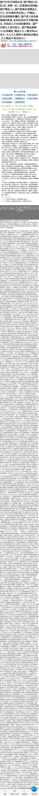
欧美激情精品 (26, 721)
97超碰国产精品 (13, 337)
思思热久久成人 (33, 593)
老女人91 (24, 586)
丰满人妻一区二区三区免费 (27, 530)
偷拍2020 (25, 263)
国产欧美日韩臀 (4, 592)
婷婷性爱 (2, 687)
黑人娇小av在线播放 (29, 400)
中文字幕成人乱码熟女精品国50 (23, 332)
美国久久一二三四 (26, 248)
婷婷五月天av (11, 763)
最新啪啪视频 (3, 231)
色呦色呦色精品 (16, 464)
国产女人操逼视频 (32, 429)
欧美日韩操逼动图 (12, 252)
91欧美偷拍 (3, 310)
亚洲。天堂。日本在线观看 (21, 666)
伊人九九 (25, 537)
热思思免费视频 (19, 296)
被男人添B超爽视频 (20, 305)
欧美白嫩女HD (26, 231)
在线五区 (26, 717)
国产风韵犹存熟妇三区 (20, 728)
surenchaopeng (4, 788)
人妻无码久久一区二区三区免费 (30, 328)
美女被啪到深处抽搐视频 (17, 339)
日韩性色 (19, 784)
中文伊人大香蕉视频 (23, 494)
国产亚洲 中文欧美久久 (24, 664)
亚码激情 (26, 309)
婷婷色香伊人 (33, 340)
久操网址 (11, 724)
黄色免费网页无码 (8, 340)
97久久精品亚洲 (4, 669)
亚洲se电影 (18, 353)
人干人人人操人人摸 (5, 464)
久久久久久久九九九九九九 (21, 774)
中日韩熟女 (10, 351)
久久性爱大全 (21, 779)
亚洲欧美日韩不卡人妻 (31, 701)
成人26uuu (16, 250)
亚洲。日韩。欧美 (33, 241)
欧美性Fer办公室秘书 (5, 586)
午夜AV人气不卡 (33, 507)
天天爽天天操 (13, 370)
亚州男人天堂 (24, 289)
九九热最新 (8, 588)
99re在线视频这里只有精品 (18, 692)
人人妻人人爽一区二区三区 (29, 303)
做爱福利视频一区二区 (32, 349)
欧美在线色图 (33, 455)
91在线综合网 (5, 781)
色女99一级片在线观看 (24, 682)
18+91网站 (23, 579)
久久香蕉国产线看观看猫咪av (8, 243)
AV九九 (2, 317)
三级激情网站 (15, 597)
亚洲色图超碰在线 (27, 344)
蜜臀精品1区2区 (19, 342)
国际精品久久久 (12, 542)
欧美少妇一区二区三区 (17, 652)
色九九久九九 (26, 761)
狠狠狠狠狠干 (3, 293)
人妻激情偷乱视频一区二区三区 (9, 521)
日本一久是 (26, 314)
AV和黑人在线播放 (21, 517)
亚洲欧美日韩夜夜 (14, 731)
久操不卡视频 (21, 252)
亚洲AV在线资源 (30, 623)
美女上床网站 (23, 556)
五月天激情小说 (29, 270)
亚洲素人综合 (6, 512)
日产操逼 (5, 717)
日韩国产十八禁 (25, 729)
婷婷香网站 (29, 708)
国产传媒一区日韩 (7, 563)
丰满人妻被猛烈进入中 (9, 712)
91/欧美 (19, 634)
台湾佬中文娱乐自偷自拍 (24, 466)
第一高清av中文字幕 (32, 363)
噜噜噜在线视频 (12, 737)
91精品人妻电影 (24, 758)
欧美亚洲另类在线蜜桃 (6, 508)
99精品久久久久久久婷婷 (30, 645)
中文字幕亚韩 (11, 708)
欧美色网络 (27, 409)
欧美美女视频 (14, 372)
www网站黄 (15, 277)
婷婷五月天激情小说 (26, 572)
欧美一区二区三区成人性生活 (30, 590)
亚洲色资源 (18, 429)
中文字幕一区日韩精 (5, 783)
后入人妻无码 (31, 416)
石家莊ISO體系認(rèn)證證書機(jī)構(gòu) (17, 199)
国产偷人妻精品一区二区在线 (15, 393)
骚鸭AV (15, 784)
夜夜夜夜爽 (3, 275)
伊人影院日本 (33, 567)
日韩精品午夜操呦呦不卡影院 (10, 487)
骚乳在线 (7, 386)
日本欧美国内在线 (17, 563)
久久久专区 (34, 733)
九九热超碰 (17, 599)
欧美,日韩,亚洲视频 (10, 478)
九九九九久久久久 (28, 498)
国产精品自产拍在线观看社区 (30, 377)
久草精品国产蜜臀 (5, 303)
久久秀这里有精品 (26, 257)
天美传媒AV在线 (28, 324)
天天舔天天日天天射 (7, 284)
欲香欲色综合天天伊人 (11, 423)
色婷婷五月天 (19, 365)
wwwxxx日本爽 (12, 609)
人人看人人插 (23, 439)
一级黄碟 (34, 579)
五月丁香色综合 (8, 705)
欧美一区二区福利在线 (26, 473)
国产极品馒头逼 (15, 512)
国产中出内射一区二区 (32, 768)
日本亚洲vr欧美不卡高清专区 (17, 457)
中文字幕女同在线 (16, 286)
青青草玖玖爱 (31, 278)
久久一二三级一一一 (14, 531)
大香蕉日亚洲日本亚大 (17, 600)
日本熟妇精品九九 (27, 551)
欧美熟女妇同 (5, 747)
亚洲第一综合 (33, 314)
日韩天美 (14, 569)
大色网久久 (10, 593)
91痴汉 (25, 735)
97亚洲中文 (26, 418)
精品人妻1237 (4, 492)
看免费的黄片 (8, 317)
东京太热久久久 (33, 666)
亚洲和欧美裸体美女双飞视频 (25, 528)
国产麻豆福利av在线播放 (29, 323)
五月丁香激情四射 (14, 356)
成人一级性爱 (15, 556)
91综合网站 (9, 261)
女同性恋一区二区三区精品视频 (16, 561)
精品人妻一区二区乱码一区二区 (30, 491)
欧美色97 (9, 245)
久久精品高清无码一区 (23, 271)
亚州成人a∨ (33, 620)
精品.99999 (19, 254)
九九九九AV (25, 680)
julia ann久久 (16, 411)
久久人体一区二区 (7, 277)
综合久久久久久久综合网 (32, 722)
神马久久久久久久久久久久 (10, 494)
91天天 (24, 669)
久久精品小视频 (10, 346)
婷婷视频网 (10, 685)
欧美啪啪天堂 (21, 301)
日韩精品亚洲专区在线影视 (18, 280)
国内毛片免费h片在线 (15, 395)
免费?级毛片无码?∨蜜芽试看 (8, 507)
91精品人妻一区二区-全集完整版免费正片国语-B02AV (24, 592)
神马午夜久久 (13, 466)
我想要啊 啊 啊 (31, 618)
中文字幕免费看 (19, 706)
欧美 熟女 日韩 (8, 259)
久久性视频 (24, 397)
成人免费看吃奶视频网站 (7, 400)
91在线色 (14, 682)
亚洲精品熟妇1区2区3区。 (12, 553)
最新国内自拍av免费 (22, 482)
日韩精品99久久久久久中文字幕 (12, 248)
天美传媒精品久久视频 (19, 268)
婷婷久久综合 (31, 537)
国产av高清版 (16, 289)
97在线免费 (23, 250)
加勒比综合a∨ (28, 355)
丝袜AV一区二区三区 (29, 786)
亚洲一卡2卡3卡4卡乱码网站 (30, 376)
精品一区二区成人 (28, 627)
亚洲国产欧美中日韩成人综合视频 (9, 618)
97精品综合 (16, 287)
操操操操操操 (18, 761)
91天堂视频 (20, 409)
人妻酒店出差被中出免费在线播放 (9, 533)
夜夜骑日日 (10, 333)
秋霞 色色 (22, 731)
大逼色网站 (32, 477)
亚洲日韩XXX (13, 413)
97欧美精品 (30, 362)
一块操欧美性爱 (31, 671)
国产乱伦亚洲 (23, 489)
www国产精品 (28, 519)
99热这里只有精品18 (8, 404)
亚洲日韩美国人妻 (8, 622)
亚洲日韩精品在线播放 (30, 346)
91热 (29, 388)
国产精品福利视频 (25, 733)
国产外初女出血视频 (5, 569)
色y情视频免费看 (14, 475)
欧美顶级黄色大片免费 (31, 560)
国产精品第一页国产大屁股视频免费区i (21, 383)
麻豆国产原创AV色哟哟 (6, 445)
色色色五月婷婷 (31, 517)
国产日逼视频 (3, 484)
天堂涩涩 (9, 268)
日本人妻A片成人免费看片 (7, 377)
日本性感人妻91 (4, 457)
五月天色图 (24, 639)
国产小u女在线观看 (33, 443)
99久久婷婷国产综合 (9, 659)
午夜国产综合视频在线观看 (11, 278)
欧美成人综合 (21, 641)
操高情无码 (33, 740)
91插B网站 (13, 501)
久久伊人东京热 (33, 284)
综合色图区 (6, 413)
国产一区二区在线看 (32, 584)
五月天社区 (27, 683)
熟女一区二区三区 (24, 710)
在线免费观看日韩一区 (18, 595)
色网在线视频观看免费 (8, 655)
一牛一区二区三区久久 (19, 245)
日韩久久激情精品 (17, 721)
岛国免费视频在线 (34, 616)
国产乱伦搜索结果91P (13, 770)
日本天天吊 (34, 682)
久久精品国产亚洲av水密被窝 (26, 236)
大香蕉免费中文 (25, 581)
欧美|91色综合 (16, 662)
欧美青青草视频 (26, 243)
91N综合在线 (33, 478)
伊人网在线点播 (18, 630)
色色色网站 (29, 632)
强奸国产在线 (9, 699)
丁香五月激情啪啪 (10, 347)
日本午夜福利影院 (15, 729)
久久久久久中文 (28, 668)
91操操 (25, 524)
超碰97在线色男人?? (13, 388)
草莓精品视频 (23, 441)
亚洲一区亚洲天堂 (26, 316)
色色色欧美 (34, 683)
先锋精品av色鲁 (9, 627)
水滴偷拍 (26, 365)
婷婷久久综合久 (20, 535)
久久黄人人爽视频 (30, 457)
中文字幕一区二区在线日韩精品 (23, 232)
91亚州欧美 (13, 549)
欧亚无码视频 (21, 737)
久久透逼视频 (6, 680)
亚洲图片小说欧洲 (14, 416)
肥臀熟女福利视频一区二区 (12, 510)
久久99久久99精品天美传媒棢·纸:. (29, 694)
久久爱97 (25, 480)
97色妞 (14, 402)
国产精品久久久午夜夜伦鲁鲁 (11, 694)
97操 (13, 374)
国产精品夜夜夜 (25, 756)
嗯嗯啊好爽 (28, 240)
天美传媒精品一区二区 (19, 632)
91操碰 (35, 685)
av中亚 (27, 576)
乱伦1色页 (16, 351)
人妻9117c (31, 754)
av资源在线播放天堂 (28, 777)
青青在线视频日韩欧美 (9, 584)
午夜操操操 (9, 775)
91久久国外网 (13, 637)
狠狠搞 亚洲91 (13, 577)
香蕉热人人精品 (20, 576)
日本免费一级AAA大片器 (7, 630)
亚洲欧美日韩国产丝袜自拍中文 (28, 462)
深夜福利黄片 (8, 452)
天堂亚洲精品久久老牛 (9, 565)
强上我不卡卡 (6, 271)
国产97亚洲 (16, 363)
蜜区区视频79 (21, 484)
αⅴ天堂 (15, 340)
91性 (30, 480)
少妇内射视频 (18, 777)
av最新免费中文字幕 (7, 645)
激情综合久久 (16, 657)
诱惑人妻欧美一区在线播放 (7, 675)
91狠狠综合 (33, 691)
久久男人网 (29, 291)
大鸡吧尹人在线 (13, 349)
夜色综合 (20, 370)
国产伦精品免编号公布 (29, 254)
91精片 (25, 335)
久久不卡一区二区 (7, 328)
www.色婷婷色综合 (26, 678)
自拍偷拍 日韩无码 (5, 286)
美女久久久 (25, 261)
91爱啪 (8, 652)
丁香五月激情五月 (27, 655)
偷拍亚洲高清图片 (7, 376)
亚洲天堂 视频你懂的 (29, 264)
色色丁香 (9, 411)
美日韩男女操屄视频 (22, 745)
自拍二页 (7, 701)
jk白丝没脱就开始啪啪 (8, 714)
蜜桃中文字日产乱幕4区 (15, 567)
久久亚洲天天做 (16, 607)
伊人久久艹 (17, 234)
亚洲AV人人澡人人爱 (23, 625)
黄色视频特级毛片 (19, 747)
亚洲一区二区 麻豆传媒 (31, 696)
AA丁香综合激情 (28, 685)
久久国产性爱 (11, 615)
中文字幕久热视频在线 (28, 367)
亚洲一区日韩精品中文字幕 (23, 606)
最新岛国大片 (19, 583)
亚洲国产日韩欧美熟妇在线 (27, 351)
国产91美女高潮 (33, 365)
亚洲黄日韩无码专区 (23, 487)
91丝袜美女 (16, 715)
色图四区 (15, 445)
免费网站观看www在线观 (17, 560)
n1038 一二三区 (4, 395)
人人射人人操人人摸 (15, 303)
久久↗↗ (17, 385)
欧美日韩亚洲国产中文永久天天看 (13, 335)
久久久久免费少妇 (8, 540)
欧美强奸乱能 (21, 485)
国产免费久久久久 (21, 726)
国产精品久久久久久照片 (29, 471)
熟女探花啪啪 (10, 275)
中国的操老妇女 (20, 294)
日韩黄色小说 (6, 503)
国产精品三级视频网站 (27, 438)
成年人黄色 (7, 767)
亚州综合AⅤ (15, 530)
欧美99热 (8, 514)
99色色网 (24, 429)
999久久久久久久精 (24, 277)
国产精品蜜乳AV (24, 620)
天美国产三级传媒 (9, 296)
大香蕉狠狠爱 (34, 372)
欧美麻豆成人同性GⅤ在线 (7, 668)
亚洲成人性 (35, 399)
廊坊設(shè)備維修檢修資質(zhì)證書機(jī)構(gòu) (19, 201)
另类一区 (9, 257)
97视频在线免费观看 (9, 517)
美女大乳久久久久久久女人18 (14, 471)
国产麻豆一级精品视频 (8, 332)
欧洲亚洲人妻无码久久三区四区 (16, 574)
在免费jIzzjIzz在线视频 (15, 669)
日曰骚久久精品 (21, 767)
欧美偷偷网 (7, 749)
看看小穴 (2, 431)
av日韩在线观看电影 (25, 356)
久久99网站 (18, 438)
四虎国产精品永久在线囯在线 (26, 413)
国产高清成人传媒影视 (28, 321)
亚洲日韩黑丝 (23, 475)
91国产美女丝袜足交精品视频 (29, 510)
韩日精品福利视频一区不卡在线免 (17, 461)
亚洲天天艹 (19, 314)
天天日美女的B (7, 662)
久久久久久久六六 (32, 726)
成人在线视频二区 (14, 390)
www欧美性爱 (9, 234)
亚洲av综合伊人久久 (8, 777)
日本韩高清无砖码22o (8, 756)
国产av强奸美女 (16, 328)
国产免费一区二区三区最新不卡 (10, 758)
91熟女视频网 (22, 521)
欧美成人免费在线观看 (14, 238)
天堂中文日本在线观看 (6, 715)
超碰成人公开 (28, 570)
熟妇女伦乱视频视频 (15, 491)
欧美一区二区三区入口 (18, 420)
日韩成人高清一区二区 (31, 301)
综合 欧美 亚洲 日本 (23, 340)
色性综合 (24, 671)
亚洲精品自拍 (29, 692)
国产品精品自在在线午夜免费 (20, 752)
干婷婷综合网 (22, 445)
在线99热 (29, 411)
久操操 (5, 535)
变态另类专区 (3, 388)
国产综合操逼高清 (10, 576)
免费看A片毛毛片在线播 (16, 266)
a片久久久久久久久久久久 (14, 740)
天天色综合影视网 (34, 482)
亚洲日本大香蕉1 (4, 379)
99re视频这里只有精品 (29, 393)
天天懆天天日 (16, 462)
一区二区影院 (26, 567)
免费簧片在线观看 (19, 448)
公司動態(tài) (30, 106)
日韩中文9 (15, 317)
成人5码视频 (11, 735)
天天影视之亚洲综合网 (21, 546)
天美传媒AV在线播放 (5, 330)
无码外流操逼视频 (7, 427)
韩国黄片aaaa (5, 526)
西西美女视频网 (4, 724)
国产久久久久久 (25, 353)
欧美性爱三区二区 (17, 376)
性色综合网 (27, 706)
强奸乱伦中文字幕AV (23, 637)
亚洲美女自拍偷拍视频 (21, 719)
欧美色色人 (6, 606)
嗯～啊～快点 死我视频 (6, 358)
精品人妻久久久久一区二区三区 (19, 749)
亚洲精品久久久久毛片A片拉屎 (24, 659)
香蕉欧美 (4, 385)
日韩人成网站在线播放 (26, 399)
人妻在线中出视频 (9, 455)
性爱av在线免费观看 (24, 588)
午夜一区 (6, 491)
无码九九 (28, 579)
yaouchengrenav (32, 639)
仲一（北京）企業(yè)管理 (19, 106)
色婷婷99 (10, 728)
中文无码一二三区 (28, 370)
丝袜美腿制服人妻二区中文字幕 (12, 307)
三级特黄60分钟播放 (24, 643)
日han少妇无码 (13, 779)
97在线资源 (3, 351)
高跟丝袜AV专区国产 (26, 238)
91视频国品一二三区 (30, 469)
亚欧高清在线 (34, 446)
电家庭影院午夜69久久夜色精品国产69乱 (24, 636)
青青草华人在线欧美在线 (28, 607)
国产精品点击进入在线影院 (24, 549)
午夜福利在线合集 (25, 662)
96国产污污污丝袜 (31, 280)
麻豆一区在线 (28, 459)
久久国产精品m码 (14, 450)
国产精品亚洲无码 (8, 477)
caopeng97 (14, 767)
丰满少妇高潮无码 (17, 586)
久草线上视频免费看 (8, 232)
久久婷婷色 (15, 588)
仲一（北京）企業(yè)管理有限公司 (21, 207)
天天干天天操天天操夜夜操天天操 (15, 611)
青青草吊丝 (34, 316)
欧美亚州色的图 (7, 657)
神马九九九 (15, 247)
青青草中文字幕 (17, 284)
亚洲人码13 (21, 722)
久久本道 (14, 452)
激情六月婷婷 (25, 740)
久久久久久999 (17, 477)
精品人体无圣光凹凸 (15, 551)
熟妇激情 (12, 429)
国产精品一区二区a (16, 680)
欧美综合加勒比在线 (16, 344)
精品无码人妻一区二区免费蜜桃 (15, 355)
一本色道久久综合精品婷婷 (24, 392)
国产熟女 (29, 744)
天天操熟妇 (27, 650)
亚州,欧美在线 (18, 627)
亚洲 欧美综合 (9, 660)
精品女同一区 (24, 616)
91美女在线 (9, 784)
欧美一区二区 (28, 431)
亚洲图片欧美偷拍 (21, 408)
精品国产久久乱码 (18, 645)
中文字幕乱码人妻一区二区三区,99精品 (19, 422)
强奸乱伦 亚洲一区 (31, 724)
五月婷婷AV (13, 312)
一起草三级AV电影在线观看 (24, 312)
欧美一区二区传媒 (23, 452)
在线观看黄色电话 (10, 431)
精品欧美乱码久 (23, 689)
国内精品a (26, 583)
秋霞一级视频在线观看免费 (25, 660)
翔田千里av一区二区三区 (7, 765)
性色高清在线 (6, 344)
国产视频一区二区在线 (22, 347)
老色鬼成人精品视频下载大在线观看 (14, 519)
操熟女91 (15, 689)
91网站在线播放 (4, 646)
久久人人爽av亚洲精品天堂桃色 (17, 698)
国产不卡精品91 (6, 372)
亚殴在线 (34, 715)
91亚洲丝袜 (18, 377)
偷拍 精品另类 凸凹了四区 (18, 291)
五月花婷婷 (34, 356)
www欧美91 (12, 726)
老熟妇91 (5, 422)
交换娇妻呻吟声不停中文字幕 (30, 763)
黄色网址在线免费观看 (12, 425)
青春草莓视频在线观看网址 (11, 439)
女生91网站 (35, 291)
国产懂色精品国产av (27, 577)
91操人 (32, 588)
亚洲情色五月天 (8, 671)
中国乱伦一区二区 (29, 630)
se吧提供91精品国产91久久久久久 (26, 760)
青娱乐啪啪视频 (9, 754)
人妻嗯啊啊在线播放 (31, 245)
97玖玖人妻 (26, 427)
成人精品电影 (16, 616)
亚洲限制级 (25, 477)
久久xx (12, 761)
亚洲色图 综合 (31, 441)
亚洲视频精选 (8, 289)
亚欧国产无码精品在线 (19, 699)
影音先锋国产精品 (18, 515)
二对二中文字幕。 (9, 353)
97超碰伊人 (5, 567)
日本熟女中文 (24, 544)
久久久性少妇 (13, 745)
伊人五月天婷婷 (33, 386)
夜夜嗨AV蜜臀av (8, 321)
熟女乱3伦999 (29, 779)
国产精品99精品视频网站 (30, 652)
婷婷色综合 (14, 625)
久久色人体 (17, 678)
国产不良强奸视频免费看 (28, 404)
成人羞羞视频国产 (33, 714)
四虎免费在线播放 (31, 669)
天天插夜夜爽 (14, 643)
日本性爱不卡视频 (32, 531)
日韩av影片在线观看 (9, 583)
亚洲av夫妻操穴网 (23, 423)
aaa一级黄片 (30, 287)
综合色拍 (9, 682)
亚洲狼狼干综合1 (9, 774)
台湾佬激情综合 (33, 347)
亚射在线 (18, 446)
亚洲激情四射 (33, 436)
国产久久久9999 (13, 282)
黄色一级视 (10, 599)
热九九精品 (5, 254)
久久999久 (14, 271)
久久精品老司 (11, 408)
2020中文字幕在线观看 (22, 478)
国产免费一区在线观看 (19, 508)
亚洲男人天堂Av (14, 710)
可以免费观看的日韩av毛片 (19, 783)
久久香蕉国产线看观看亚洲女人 (22, 742)
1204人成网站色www (32, 673)
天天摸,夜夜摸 (13, 409)
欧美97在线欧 (9, 666)
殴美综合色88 (24, 538)
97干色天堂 (23, 772)
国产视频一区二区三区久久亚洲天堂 (13, 554)
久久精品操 (14, 503)
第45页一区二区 (21, 768)
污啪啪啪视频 (19, 675)
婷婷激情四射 (15, 579)
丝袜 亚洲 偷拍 (16, 257)
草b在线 (20, 492)
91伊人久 (35, 519)
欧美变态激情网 (8, 436)
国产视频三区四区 (21, 298)
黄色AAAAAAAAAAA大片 (16, 751)
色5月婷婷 (25, 284)
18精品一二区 (21, 503)
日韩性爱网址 (23, 278)
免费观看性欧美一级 (32, 461)
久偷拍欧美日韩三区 (8, 706)
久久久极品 (18, 367)
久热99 (26, 540)
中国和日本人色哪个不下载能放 (26, 526)
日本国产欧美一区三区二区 (16, 717)
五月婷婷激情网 (30, 699)
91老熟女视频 (7, 579)
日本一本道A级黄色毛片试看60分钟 (11, 590)
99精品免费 (17, 397)
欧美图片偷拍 (22, 317)
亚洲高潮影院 (22, 282)
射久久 (3, 784)
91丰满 (12, 747)
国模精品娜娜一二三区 (10, 482)
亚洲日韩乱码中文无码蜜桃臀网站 (25, 381)
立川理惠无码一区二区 (15, 646)
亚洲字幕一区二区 (19, 369)
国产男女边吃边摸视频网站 (31, 505)
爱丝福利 (34, 473)
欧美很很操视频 (21, 542)
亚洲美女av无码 (11, 535)
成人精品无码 (19, 505)
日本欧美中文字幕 (15, 620)
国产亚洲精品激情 (23, 781)
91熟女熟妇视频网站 (11, 485)
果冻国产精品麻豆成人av (30, 751)
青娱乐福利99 (23, 388)
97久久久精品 (25, 395)
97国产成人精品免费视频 (18, 270)
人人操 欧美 (23, 411)
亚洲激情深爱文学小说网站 (7, 367)
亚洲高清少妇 (26, 514)
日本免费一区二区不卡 (20, 558)
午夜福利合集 (8, 420)
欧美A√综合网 (17, 572)
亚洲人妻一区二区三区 (31, 342)
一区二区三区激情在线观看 (21, 593)
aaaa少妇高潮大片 (24, 386)
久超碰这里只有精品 (31, 542)
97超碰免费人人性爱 (22, 402)
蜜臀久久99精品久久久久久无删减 (15, 676)
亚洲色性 (25, 500)
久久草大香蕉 (23, 629)
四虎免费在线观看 (32, 335)
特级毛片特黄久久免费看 (13, 538)
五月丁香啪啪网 (6, 270)
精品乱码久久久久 (10, 314)
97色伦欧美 (15, 259)
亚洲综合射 (5, 738)
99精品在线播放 (11, 653)
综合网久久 (28, 339)
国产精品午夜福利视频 (9, 443)
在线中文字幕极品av (28, 675)
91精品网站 (18, 404)
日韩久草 (24, 714)
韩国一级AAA (22, 337)
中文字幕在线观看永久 (21, 275)
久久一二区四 (27, 515)
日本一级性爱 (10, 438)
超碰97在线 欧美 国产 (6, 462)
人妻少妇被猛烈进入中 (18, 459)
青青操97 (9, 721)
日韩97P (19, 243)
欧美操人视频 (18, 524)
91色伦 (11, 744)
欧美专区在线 (6, 772)
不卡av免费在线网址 (21, 443)
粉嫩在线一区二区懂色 (23, 255)
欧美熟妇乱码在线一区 (14, 581)
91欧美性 (31, 749)
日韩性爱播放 (23, 416)
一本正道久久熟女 (23, 247)
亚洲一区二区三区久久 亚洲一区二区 (22, 330)
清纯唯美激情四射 (8, 432)
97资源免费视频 (4, 337)
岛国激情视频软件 (12, 255)
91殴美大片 (6, 264)
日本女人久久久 (34, 309)
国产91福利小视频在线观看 (22, 455)
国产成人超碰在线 (25, 512)
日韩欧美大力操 (30, 408)
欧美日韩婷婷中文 (18, 358)
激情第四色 (8, 733)
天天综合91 (32, 569)
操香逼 (15, 660)
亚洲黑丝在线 (22, 349)
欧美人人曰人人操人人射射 (27, 648)
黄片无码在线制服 (5, 544)
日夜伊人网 (16, 629)
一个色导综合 (9, 515)
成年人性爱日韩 (12, 231)
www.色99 (5, 416)
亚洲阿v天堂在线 (15, 772)
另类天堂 (21, 324)
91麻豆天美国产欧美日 (11, 687)
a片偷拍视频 (23, 363)
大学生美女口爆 (19, 668)
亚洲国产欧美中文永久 (6, 616)
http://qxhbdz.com (5, 475)
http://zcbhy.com (6, 197)
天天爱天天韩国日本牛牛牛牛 (21, 436)
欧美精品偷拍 (18, 263)
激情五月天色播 (19, 346)
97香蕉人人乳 (11, 623)
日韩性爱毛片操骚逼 (9, 381)
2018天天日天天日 (8, 558)
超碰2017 (18, 623)
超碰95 (4, 261)
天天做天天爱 (11, 385)
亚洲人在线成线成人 (16, 418)
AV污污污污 (28, 369)
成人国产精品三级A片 (30, 406)
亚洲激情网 (11, 719)
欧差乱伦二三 (19, 735)
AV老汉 (6, 390)
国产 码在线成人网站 (8, 469)
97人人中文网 (9, 678)
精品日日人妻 (12, 298)
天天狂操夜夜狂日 (8, 273)
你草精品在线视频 (30, 574)
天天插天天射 (18, 714)
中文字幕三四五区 (28, 358)
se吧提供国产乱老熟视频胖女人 (13, 604)
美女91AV (10, 742)
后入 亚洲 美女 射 (20, 708)
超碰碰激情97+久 (10, 362)
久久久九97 (13, 379)
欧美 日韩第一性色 (25, 454)
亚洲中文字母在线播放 (13, 489)
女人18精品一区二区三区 (25, 434)
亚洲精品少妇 (5, 429)
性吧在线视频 (21, 240)
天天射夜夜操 (11, 365)
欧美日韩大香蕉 (18, 400)
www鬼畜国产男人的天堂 (16, 786)
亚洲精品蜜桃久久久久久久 (11, 399)
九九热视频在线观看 (24, 259)
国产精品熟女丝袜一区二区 (10, 613)
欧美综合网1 (13, 664)
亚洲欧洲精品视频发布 (17, 650)
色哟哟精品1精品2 (9, 524)
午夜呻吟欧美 (13, 526)
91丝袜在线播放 (25, 622)
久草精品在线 (18, 500)
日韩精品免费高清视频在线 (19, 496)
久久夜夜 (6, 549)
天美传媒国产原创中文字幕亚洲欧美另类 (27, 615)
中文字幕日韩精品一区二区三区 (10, 441)
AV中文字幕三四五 (27, 602)
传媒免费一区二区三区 (20, 765)
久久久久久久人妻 (32, 273)
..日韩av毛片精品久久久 (11, 324)
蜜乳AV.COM (28, 595)
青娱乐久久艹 (8, 496)
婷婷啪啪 (4, 268)
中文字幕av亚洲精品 (31, 521)
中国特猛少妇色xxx (21, 584)
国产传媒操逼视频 (25, 432)
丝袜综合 (35, 668)
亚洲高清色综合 (30, 728)
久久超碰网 (12, 505)
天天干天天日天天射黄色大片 (11, 454)
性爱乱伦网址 (10, 310)
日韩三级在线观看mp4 (21, 374)
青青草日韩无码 (12, 484)
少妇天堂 (27, 691)
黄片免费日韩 (32, 423)
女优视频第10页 (4, 349)
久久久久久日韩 (30, 561)
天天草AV (18, 763)
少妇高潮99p (3, 770)
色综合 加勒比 (23, 241)
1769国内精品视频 (12, 641)
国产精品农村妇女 (18, 540)
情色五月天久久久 (33, 781)
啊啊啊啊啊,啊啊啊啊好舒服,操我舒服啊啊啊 (12, 696)
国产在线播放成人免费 (6, 703)
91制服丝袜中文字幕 (19, 326)
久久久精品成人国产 (9, 446)
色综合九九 (3, 438)
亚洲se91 (19, 498)
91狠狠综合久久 (6, 300)
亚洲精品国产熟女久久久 (7, 448)
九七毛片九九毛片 (30, 484)
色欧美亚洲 (33, 310)
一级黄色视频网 (16, 316)
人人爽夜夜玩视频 (17, 427)
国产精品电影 (12, 254)
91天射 (35, 319)
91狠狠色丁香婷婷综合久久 (23, 653)
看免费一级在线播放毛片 (20, 754)
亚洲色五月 (21, 683)
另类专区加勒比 (28, 613)
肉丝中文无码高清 (15, 544)
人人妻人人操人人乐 (24, 372)
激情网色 (28, 390)
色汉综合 (5, 751)
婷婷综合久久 (10, 305)
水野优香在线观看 (21, 565)
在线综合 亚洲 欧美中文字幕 (14, 537)
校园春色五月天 (25, 446)
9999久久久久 (29, 415)
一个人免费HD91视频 (23, 569)
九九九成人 (13, 606)
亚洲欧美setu (6, 600)
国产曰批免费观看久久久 (19, 703)
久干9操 (19, 231)
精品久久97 (24, 531)
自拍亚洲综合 (9, 326)
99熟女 (23, 623)
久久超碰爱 (23, 770)
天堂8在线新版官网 (9, 546)
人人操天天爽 (13, 781)
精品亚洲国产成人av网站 (20, 273)
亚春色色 (20, 425)
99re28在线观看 (23, 533)
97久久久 (4, 574)
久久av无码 (6, 370)
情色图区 (24, 646)
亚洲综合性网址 (31, 445)
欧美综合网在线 (30, 503)
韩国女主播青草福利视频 (20, 333)
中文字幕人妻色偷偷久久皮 (16, 738)
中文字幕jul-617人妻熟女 (10, 309)
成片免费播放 (14, 386)
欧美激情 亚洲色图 (19, 469)
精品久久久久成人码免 (23, 501)
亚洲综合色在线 (30, 535)
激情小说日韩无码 (14, 241)
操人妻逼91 (3, 593)
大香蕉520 (16, 432)
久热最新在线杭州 (12, 392)
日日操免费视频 (32, 719)
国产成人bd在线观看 (32, 767)
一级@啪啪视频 (20, 431)
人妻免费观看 (6, 291)
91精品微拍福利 (25, 286)
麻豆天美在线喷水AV (30, 448)
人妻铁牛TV (8, 287)
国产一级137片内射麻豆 (18, 415)
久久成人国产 (23, 597)
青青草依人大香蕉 (9, 500)
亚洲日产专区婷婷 (7, 415)
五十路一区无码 (26, 307)
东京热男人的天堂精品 (18, 406)
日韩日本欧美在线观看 (14, 293)
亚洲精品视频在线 (18, 685)
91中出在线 (20, 309)
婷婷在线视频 (9, 250)
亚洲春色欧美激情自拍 (22, 507)
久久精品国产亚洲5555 (26, 657)
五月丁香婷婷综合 (7, 607)
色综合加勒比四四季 (16, 514)
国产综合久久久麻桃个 (21, 319)
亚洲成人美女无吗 (24, 450)
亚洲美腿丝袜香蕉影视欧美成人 (12, 602)
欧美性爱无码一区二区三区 (15, 480)
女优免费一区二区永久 (13, 473)
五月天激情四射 (12, 528)
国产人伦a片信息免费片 (11, 434)
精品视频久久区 (7, 402)
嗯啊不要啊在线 (12, 492)
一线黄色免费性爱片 (8, 319)
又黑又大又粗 (22, 618)
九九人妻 (30, 319)
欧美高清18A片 (17, 261)
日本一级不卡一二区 (20, 362)
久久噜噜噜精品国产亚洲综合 (28, 234)
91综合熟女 (21, 775)
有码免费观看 (3, 365)
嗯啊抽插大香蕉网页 (12, 722)
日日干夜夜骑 (23, 287)
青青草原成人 (18, 655)
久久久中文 (30, 558)
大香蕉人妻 (22, 390)
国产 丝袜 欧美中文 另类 (9, 634)
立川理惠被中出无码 (22, 379)
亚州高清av (6, 620)
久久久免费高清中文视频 (18, 701)
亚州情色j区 (31, 646)
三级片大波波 (17, 622)
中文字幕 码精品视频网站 (27, 553)
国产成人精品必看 (10, 294)
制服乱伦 (14, 775)
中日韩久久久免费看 (20, 724)
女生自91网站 (28, 609)
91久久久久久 (17, 321)
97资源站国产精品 (17, 323)
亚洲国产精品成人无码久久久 (24, 712)
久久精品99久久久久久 (20, 744)
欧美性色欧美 (32, 540)
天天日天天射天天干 (14, 648)
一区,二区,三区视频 (5, 768)
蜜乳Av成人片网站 (26, 634)
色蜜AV (5, 252)
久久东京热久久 (32, 500)
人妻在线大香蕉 (6, 643)
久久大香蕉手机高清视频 (16, 264)
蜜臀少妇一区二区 (27, 604)
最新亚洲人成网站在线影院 (28, 385)
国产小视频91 (32, 546)
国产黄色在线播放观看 (27, 293)
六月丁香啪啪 (20, 609)
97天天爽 (20, 613)
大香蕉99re (17, 756)
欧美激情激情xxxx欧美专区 (9, 498)
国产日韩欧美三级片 (18, 547)
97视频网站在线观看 (5, 374)
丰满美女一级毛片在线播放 (22, 310)
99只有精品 (30, 524)
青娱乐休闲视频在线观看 (30, 554)
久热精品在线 (29, 268)
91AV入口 (13, 768)
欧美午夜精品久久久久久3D (16, 570)
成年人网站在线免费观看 (10, 760)
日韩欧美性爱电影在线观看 (19, 673)
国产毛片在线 (5, 710)
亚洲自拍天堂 (16, 733)
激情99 (19, 577)
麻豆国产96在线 (25, 464)
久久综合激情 (27, 738)
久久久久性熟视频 (29, 747)
